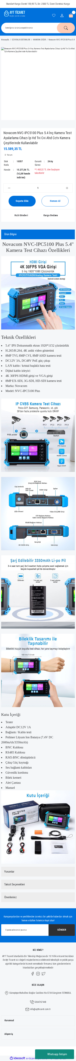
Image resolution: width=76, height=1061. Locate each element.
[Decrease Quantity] (9, 188)
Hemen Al (55, 200)
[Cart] (70, 15)
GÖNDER (61, 929)
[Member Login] (62, 15)
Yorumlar (9, 871)
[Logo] (14, 13)
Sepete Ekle (22, 200)
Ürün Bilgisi (10, 234)
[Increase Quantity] (67, 188)
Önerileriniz (10, 897)
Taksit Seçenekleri (14, 884)
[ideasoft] (17, 1058)
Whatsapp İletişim (57, 1054)
